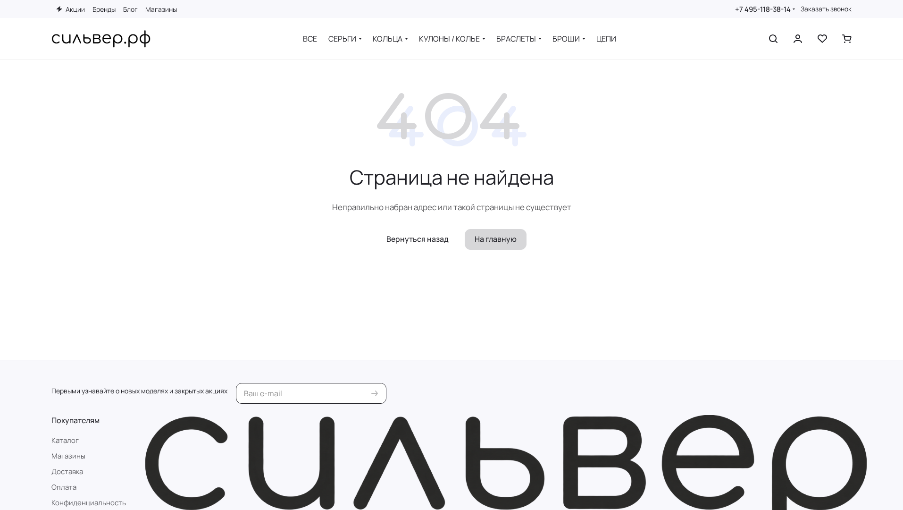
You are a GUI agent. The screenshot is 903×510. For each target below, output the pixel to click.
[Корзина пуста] (847, 38)
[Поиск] (773, 38)
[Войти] (798, 38)
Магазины (68, 456)
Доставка (67, 471)
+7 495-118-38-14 (763, 9)
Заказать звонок (826, 9)
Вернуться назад (417, 239)
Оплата (63, 487)
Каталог (65, 440)
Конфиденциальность (88, 503)
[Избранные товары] (822, 38)
